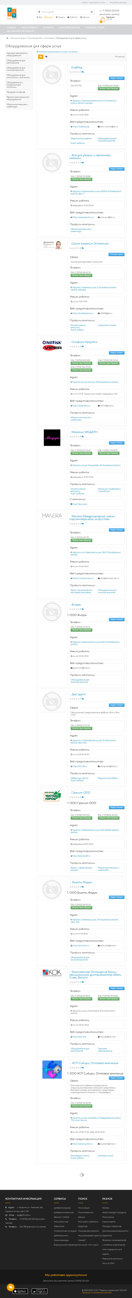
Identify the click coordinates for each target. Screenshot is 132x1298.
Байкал (105, 1208)
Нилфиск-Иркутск (84, 342)
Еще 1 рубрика (77, 494)
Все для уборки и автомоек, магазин (90, 157)
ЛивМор (76, 67)
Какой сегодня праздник (114, 1212)
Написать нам (61, 1222)
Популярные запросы (88, 1231)
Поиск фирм (84, 1208)
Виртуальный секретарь (66, 1245)
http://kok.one (79, 1037)
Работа (73, 17)
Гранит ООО (81, 792)
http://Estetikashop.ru (83, 313)
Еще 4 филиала (79, 504)
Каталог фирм (18, 38)
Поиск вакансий (85, 1212)
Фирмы (49, 17)
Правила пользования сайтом (97, 1293)
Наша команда (61, 1240)
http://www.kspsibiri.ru (83, 1144)
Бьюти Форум (82, 882)
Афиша (85, 17)
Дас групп (79, 694)
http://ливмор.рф (81, 127)
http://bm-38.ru (80, 766)
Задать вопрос (117, 78)
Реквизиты (59, 1226)
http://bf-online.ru (81, 946)
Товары (61, 17)
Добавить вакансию (64, 1212)
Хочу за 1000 (108, 1263)
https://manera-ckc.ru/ (83, 578)
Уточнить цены (116, 254)
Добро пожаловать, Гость (93, 2)
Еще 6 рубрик (77, 330)
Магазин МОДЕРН (84, 432)
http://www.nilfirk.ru (81, 406)
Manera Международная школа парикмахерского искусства (92, 518)
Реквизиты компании (112, 1259)
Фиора (76, 604)
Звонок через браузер (109, 89)
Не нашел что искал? (88, 1245)
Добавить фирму (62, 1208)
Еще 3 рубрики (78, 143)
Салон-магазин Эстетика (90, 243)
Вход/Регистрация (118, 2)
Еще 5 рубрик (77, 780)
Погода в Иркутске (111, 1226)
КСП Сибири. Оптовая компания (95, 1063)
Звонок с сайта (61, 1217)
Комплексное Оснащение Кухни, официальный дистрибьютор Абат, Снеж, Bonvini (95, 975)
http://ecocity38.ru (81, 856)
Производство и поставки (40, 38)
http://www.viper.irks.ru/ (83, 217)
